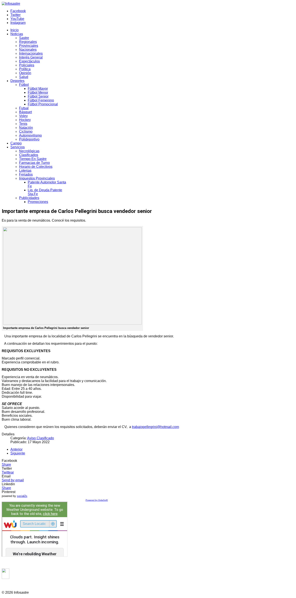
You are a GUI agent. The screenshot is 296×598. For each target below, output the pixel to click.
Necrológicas (29, 151)
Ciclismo (26, 131)
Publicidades (29, 198)
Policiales (26, 65)
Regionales (28, 42)
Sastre (24, 38)
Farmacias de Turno (34, 163)
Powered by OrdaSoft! (97, 500)
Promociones (38, 202)
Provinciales (28, 45)
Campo (16, 143)
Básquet (25, 112)
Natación (26, 127)
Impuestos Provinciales (37, 178)
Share (6, 464)
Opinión (25, 73)
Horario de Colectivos (35, 166)
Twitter (15, 15)
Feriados (26, 174)
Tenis (23, 124)
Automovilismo (30, 135)
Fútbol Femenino (41, 100)
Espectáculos (29, 61)
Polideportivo (29, 139)
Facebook (18, 11)
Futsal (24, 108)
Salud (23, 77)
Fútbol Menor (38, 92)
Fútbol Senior (38, 96)
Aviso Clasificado (40, 438)
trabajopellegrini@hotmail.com (155, 427)
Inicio (14, 30)
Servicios (17, 147)
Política (25, 69)
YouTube (17, 19)
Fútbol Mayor (38, 88)
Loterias (25, 170)
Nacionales (28, 49)
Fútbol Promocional (43, 104)
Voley (23, 116)
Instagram (18, 23)
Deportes (17, 81)
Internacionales (31, 53)
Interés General (31, 57)
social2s (22, 496)
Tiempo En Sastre (33, 159)
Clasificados (28, 155)
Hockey (25, 120)
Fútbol (24, 85)
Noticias (16, 34)
